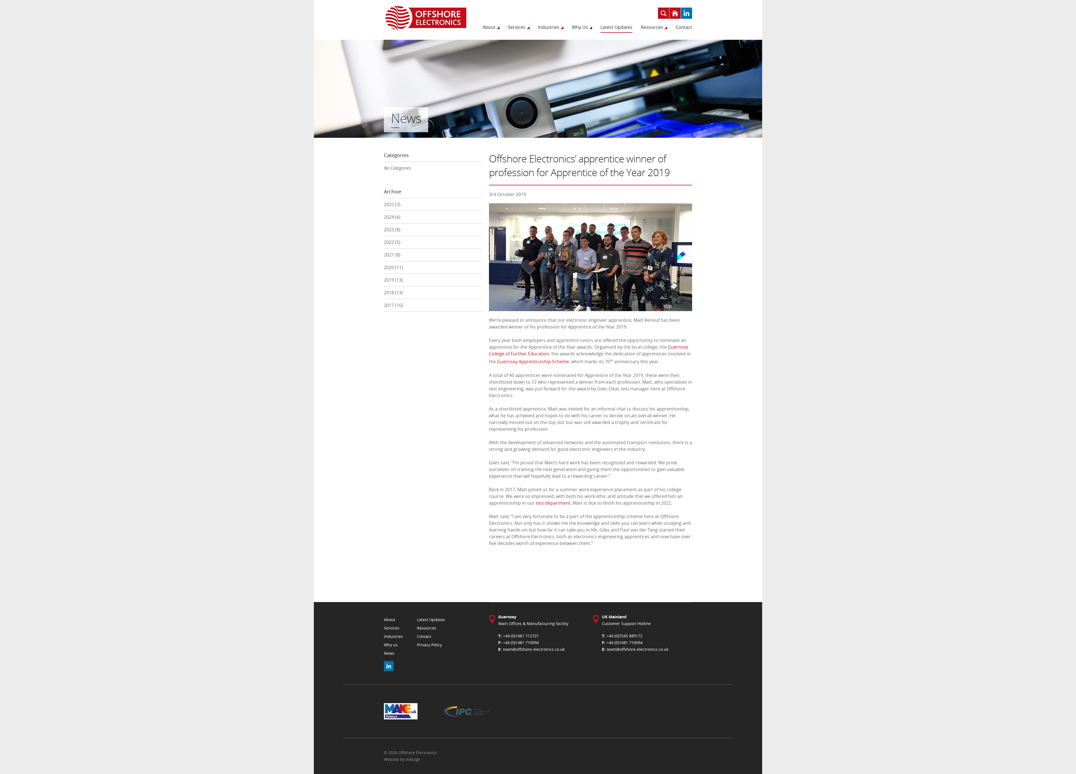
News (389, 653)
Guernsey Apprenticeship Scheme (533, 362)
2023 (392, 230)
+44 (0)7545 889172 (625, 635)
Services (516, 27)
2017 (393, 305)
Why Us (580, 27)
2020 (393, 267)
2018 (393, 293)
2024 (392, 217)
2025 (392, 204)
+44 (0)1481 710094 (521, 642)
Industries (548, 27)
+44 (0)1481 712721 (521, 635)
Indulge (413, 759)
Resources (652, 27)
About (489, 27)
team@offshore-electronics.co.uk (534, 649)
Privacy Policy (429, 644)
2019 (393, 280)
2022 (392, 242)
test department (553, 503)
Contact (684, 27)
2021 (392, 255)
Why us (391, 644)
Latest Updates (616, 27)
